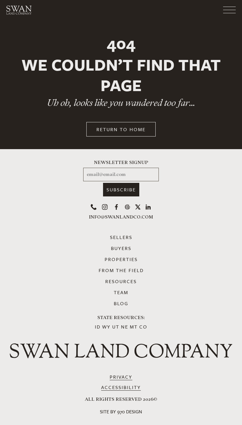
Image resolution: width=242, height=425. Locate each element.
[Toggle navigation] (204, 10)
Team (121, 292)
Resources (121, 281)
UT (115, 326)
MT (134, 326)
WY (106, 326)
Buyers (121, 248)
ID (98, 326)
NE (124, 326)
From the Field (121, 270)
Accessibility (121, 387)
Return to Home (121, 129)
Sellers (121, 237)
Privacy (121, 376)
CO (143, 326)
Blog (121, 303)
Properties (121, 259)
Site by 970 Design (121, 411)
